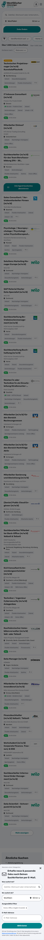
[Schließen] (40, 868)
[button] (26, 908)
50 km (35, 898)
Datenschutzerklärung (9, 933)
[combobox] (21, 887)
